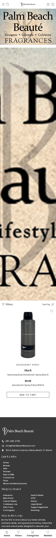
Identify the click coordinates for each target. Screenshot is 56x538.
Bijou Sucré (8, 498)
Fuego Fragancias (39, 507)
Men (5, 468)
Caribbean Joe (10, 504)
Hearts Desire (37, 495)
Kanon (34, 501)
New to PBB (8, 474)
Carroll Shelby (10, 501)
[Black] (28, 335)
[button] (28, 395)
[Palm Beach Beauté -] (28, 4)
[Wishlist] (52, 311)
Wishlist (48, 535)
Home (6, 462)
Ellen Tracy (8, 507)
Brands (6, 465)
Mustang (35, 510)
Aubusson (7, 495)
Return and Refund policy (15, 483)
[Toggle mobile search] (7, 4)
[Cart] (53, 4)
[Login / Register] (48, 4)
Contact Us (8, 477)
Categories (33, 535)
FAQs (5, 480)
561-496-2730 (13, 441)
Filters (9, 304)
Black (28, 370)
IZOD (33, 498)
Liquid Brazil (36, 504)
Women (6, 471)
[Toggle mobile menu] (3, 4)
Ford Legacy (9, 510)
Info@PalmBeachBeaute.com (20, 445)
